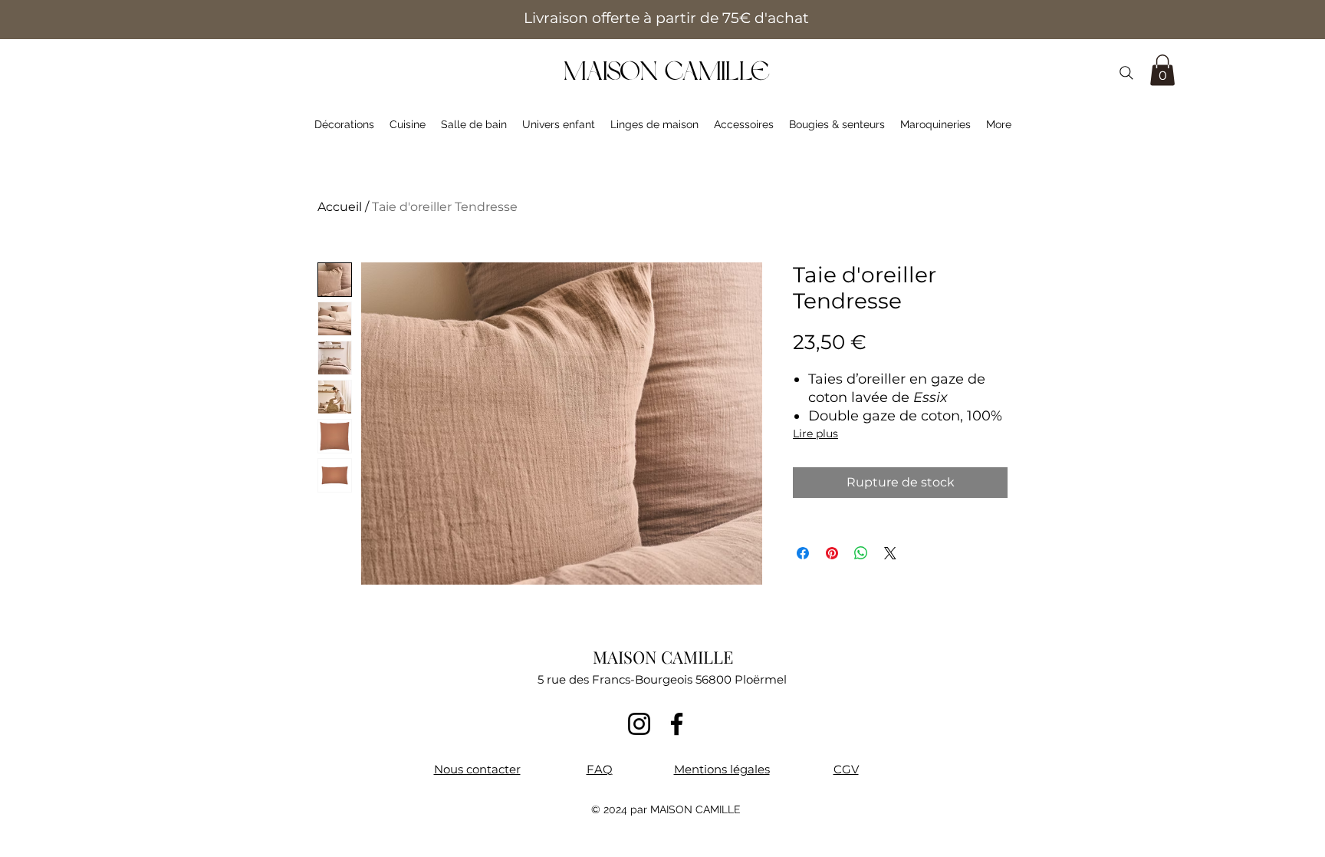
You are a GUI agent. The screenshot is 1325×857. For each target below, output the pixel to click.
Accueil (339, 206)
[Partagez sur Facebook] (803, 553)
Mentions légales (722, 769)
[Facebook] (677, 724)
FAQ (600, 769)
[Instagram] (639, 724)
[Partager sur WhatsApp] (861, 553)
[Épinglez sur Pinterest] (832, 553)
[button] (1162, 70)
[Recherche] (1126, 73)
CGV (846, 769)
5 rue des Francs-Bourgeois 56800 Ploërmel (662, 679)
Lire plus (815, 433)
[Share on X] (890, 553)
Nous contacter (477, 769)
